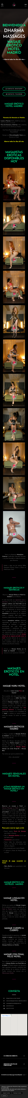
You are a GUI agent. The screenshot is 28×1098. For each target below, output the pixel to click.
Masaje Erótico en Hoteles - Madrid (14, 883)
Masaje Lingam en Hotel (14, 899)
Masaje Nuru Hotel (14, 686)
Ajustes (4, 1095)
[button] (14, 1056)
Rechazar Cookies (17, 1093)
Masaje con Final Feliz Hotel (14, 955)
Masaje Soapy (21, 746)
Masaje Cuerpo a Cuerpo (14, 929)
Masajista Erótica (14, 835)
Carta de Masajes (20, 831)
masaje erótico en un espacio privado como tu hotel (14, 636)
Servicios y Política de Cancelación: (10, 1064)
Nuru (20, 691)
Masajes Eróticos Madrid (14, 728)
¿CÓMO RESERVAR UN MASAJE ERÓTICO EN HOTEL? (13, 789)
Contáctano (7, 839)
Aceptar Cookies (6, 1093)
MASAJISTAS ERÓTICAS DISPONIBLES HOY (14, 157)
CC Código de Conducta (10, 1056)
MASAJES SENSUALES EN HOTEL (14, 775)
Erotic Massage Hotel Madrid (14, 1074)
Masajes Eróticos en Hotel (14, 671)
